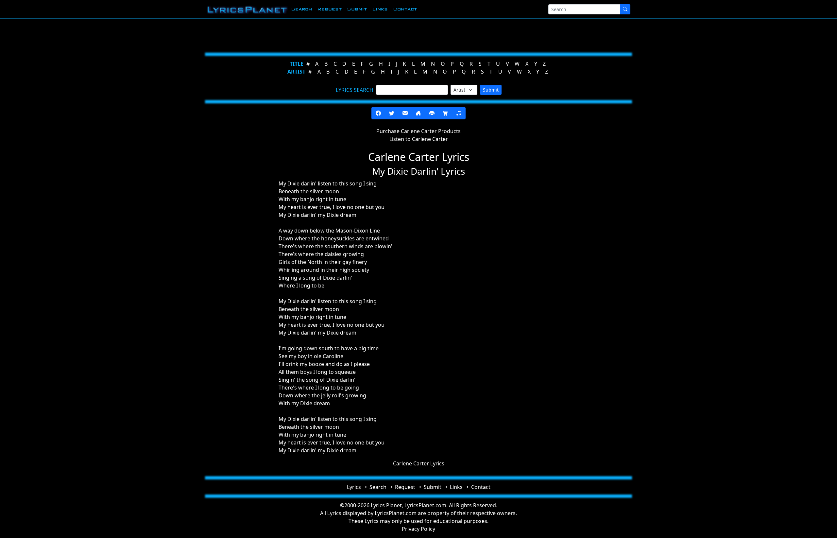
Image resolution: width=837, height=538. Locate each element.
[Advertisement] (386, 34)
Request (329, 9)
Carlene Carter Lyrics (418, 463)
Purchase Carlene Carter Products (418, 131)
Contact (405, 9)
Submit (357, 9)
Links (380, 9)
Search (301, 9)
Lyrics (354, 487)
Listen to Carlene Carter (418, 139)
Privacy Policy (418, 528)
